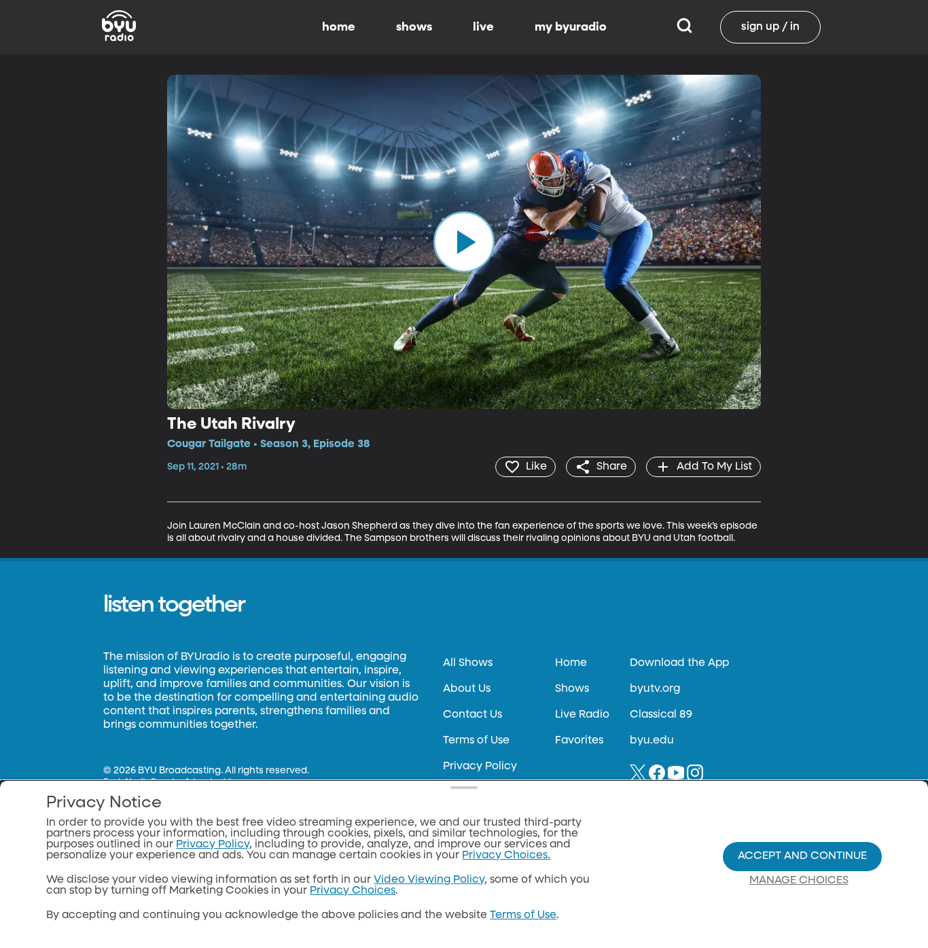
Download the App (679, 663)
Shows (572, 689)
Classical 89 (661, 714)
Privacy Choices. (506, 855)
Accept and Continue (802, 856)
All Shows (468, 663)
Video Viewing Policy (429, 880)
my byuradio (571, 27)
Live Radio (582, 714)
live (483, 27)
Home (571, 663)
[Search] (684, 27)
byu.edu (652, 740)
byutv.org (655, 689)
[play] (464, 242)
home (338, 27)
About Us (466, 689)
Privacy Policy (480, 766)
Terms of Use (476, 740)
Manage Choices (799, 880)
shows (414, 27)
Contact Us (472, 714)
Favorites (579, 740)
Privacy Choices (352, 890)
